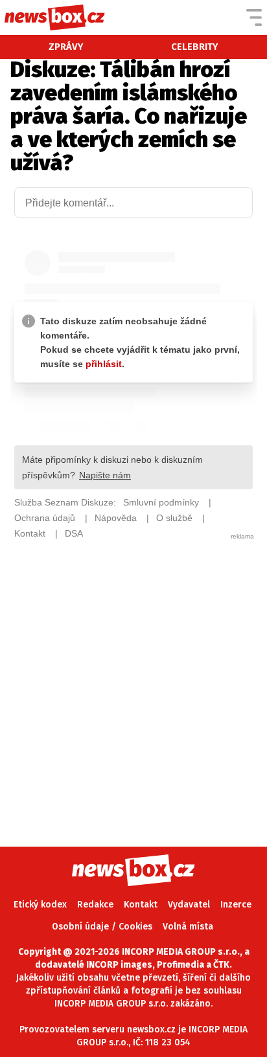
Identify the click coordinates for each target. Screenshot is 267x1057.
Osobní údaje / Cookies (102, 926)
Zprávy (66, 46)
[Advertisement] (133, 674)
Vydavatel (189, 904)
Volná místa (188, 926)
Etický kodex (40, 904)
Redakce (95, 904)
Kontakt (140, 904)
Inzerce (235, 904)
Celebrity (194, 46)
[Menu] (254, 17)
